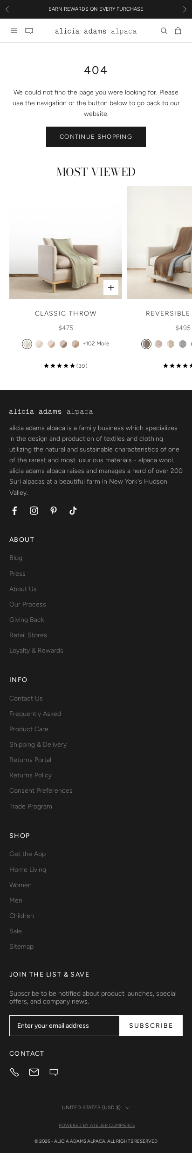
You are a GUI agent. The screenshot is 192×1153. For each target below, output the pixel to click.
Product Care (28, 729)
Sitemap (21, 947)
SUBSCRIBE (151, 1026)
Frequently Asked (35, 714)
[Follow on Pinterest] (53, 511)
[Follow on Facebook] (14, 511)
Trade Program (30, 806)
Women (20, 885)
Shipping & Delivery (38, 744)
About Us (23, 589)
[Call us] (14, 1072)
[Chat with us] (29, 30)
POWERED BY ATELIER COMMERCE (97, 1125)
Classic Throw (65, 313)
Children (21, 916)
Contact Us (26, 698)
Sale (15, 931)
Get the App (27, 854)
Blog (15, 558)
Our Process (27, 604)
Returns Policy (30, 775)
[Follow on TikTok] (73, 511)
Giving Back (26, 620)
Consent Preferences (41, 791)
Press (17, 574)
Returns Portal (30, 760)
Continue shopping (96, 136)
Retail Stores (28, 635)
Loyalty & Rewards (36, 650)
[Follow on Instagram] (34, 511)
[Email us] (34, 1072)
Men (15, 900)
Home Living (27, 870)
